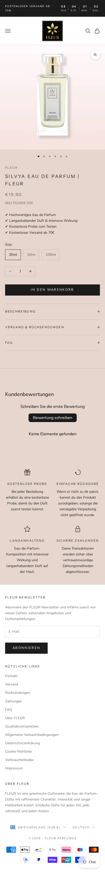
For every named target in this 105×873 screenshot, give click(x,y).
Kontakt (11, 676)
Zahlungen (13, 701)
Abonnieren (26, 648)
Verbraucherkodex (19, 759)
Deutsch (81, 827)
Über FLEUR (15, 718)
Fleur (11, 168)
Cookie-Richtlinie (18, 751)
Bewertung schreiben (52, 418)
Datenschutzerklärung (22, 743)
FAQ (8, 709)
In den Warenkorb (52, 289)
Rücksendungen (17, 692)
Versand (11, 684)
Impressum (14, 768)
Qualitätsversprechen (22, 726)
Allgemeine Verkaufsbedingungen (32, 734)
